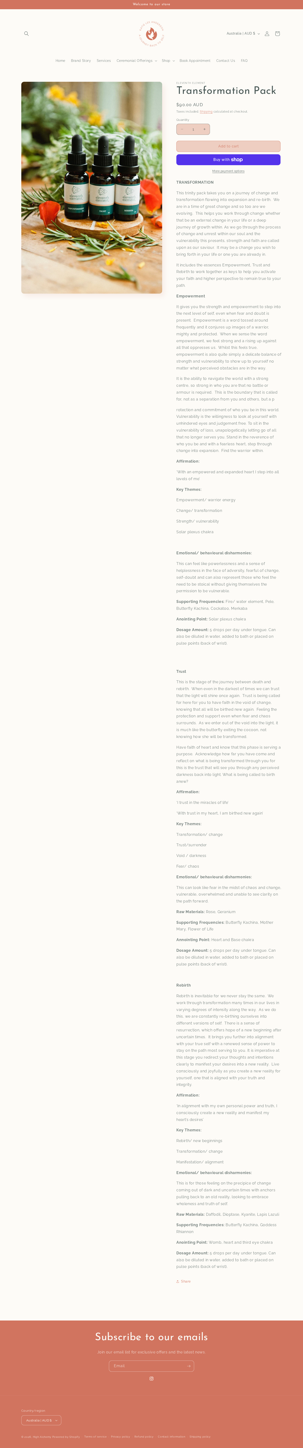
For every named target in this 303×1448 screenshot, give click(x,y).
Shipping (206, 111)
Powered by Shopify (66, 1437)
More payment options (228, 171)
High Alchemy (42, 1437)
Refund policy (143, 1436)
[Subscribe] (188, 1366)
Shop (166, 61)
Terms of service (95, 1436)
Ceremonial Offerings (135, 61)
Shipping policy (200, 1436)
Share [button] (186, 1281)
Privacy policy (120, 1436)
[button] (26, 33)
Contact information (171, 1436)
